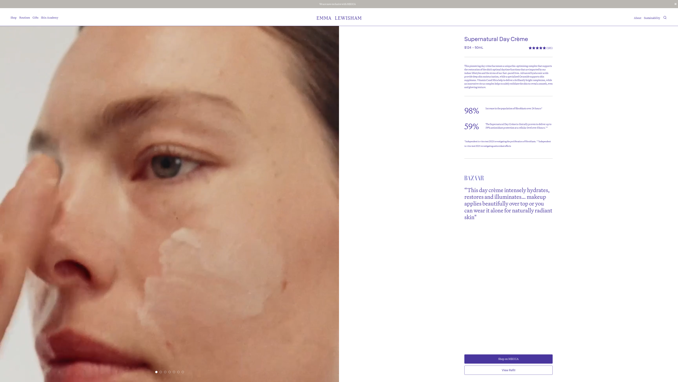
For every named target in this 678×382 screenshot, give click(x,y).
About (637, 18)
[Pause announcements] (675, 4)
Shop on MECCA (508, 359)
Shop (14, 17)
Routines (24, 17)
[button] (665, 18)
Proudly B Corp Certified (337, 4)
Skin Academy (49, 17)
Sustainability (652, 18)
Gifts (35, 17)
